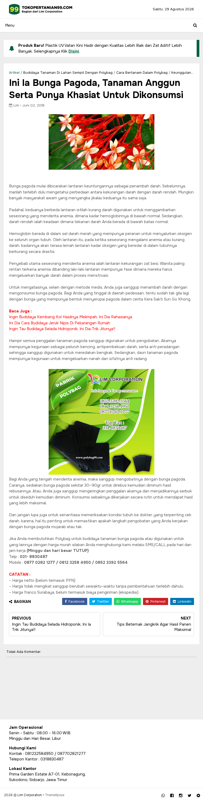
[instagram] (180, 795)
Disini (73, 51)
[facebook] (172, 795)
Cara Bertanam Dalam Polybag (142, 72)
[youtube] (198, 795)
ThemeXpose (54, 795)
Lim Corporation (29, 795)
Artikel (14, 72)
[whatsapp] (163, 795)
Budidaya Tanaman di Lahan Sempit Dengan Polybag (68, 72)
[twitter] (189, 795)
